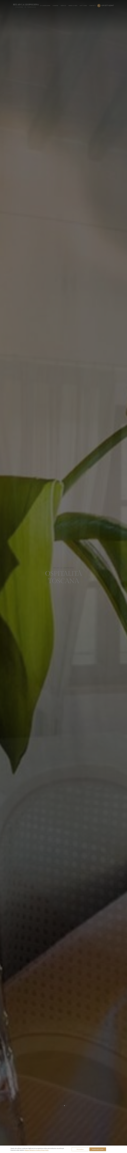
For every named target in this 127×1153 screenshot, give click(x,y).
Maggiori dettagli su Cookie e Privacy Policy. (37, 1150)
